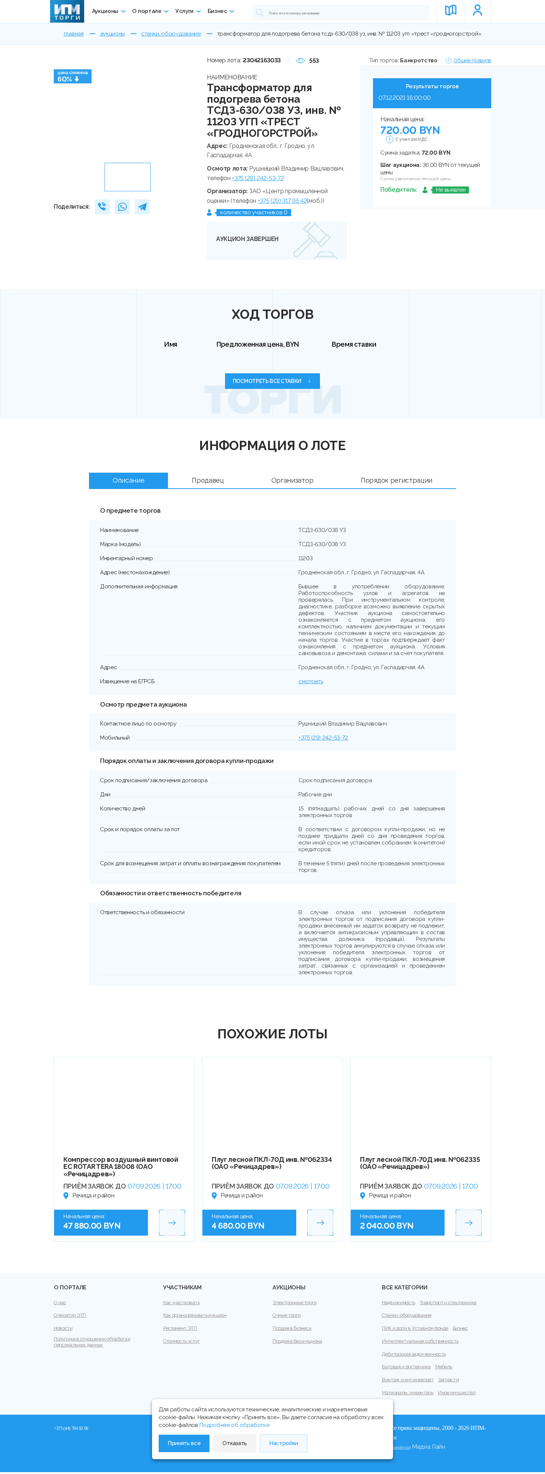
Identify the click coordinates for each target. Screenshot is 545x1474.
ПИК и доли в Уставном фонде (415, 1328)
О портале (146, 11)
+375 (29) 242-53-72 (258, 178)
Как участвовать (181, 1302)
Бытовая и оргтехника (406, 1366)
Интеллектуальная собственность (420, 1341)
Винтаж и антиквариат (408, 1379)
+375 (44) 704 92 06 (71, 1428)
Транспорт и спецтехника (448, 1302)
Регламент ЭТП (180, 1328)
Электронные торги (294, 1302)
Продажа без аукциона (297, 1341)
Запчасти (448, 1379)
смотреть (310, 681)
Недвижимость (398, 1302)
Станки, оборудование (407, 1315)
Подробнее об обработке (234, 1425)
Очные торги (286, 1315)
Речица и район (93, 1195)
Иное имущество (457, 1392)
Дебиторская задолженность (414, 1354)
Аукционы (105, 11)
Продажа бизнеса (291, 1328)
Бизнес (217, 11)
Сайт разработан (396, 1447)
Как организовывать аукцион (195, 1315)
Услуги (184, 11)
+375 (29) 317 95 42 (282, 200)
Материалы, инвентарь (407, 1392)
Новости (63, 1328)
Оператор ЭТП (70, 1315)
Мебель (443, 1366)
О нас (60, 1302)
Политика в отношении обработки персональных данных (92, 1342)
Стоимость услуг (181, 1341)
